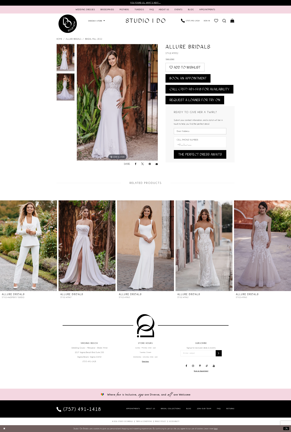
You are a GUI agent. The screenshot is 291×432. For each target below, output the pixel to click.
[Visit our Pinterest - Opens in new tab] (200, 365)
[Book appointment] (68, 23)
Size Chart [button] (170, 59)
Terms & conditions (144, 421)
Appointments (133, 408)
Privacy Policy (160, 421)
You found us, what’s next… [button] (145, 3)
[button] (216, 21)
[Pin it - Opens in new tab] (150, 164)
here (215, 428)
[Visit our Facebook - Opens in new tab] (186, 365)
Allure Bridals (73, 39)
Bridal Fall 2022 (93, 39)
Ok (286, 428)
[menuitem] (85, 9)
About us (150, 408)
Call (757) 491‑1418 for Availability (199, 89)
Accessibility (174, 421)
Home (59, 39)
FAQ (219, 408)
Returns (230, 408)
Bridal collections (171, 408)
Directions (145, 361)
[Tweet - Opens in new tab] (142, 164)
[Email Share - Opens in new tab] (157, 164)
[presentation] (28, 245)
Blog (188, 408)
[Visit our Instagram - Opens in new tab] (193, 365)
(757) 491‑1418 (89, 361)
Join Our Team (204, 408)
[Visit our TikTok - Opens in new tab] (207, 365)
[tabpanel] (66, 58)
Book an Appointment (188, 78)
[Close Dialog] (4, 428)
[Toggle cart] (232, 21)
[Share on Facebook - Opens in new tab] (135, 164)
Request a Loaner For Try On (194, 100)
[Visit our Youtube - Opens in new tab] (214, 365)
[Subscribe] (219, 353)
